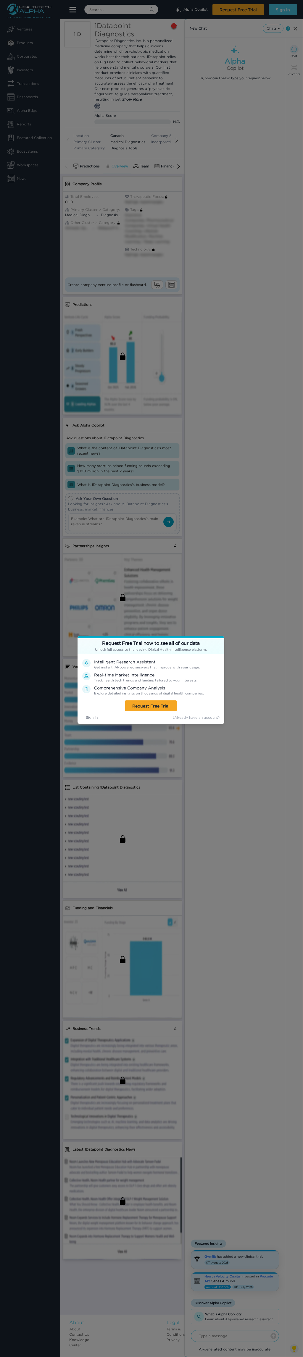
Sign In (92, 717)
